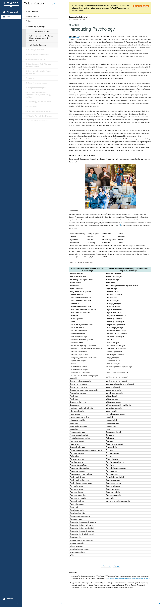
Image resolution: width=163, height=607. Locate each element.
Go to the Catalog (141, 6)
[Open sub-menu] (25, 26)
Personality (31, 106)
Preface (28, 21)
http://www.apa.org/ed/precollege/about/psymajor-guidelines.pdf (127, 578)
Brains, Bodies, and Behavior (37, 54)
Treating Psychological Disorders (39, 116)
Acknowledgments (32, 16)
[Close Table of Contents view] (54, 3)
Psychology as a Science (40, 31)
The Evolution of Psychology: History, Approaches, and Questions (41, 38)
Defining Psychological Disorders (39, 111)
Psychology (73, 36)
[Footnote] (120, 225)
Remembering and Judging (36, 83)
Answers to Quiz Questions (37, 121)
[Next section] (159, 603)
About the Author (32, 11)
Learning (30, 78)
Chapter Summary (37, 45)
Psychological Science (35, 50)
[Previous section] (61, 603)
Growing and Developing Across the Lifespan (38, 72)
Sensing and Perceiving (35, 59)
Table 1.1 (72, 257)
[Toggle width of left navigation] (18, 603)
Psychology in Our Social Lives (38, 102)
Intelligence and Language (36, 88)
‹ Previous (106, 566)
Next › (116, 566)
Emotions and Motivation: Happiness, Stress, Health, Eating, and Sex (38, 94)
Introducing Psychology (35, 26)
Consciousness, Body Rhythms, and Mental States (38, 65)
